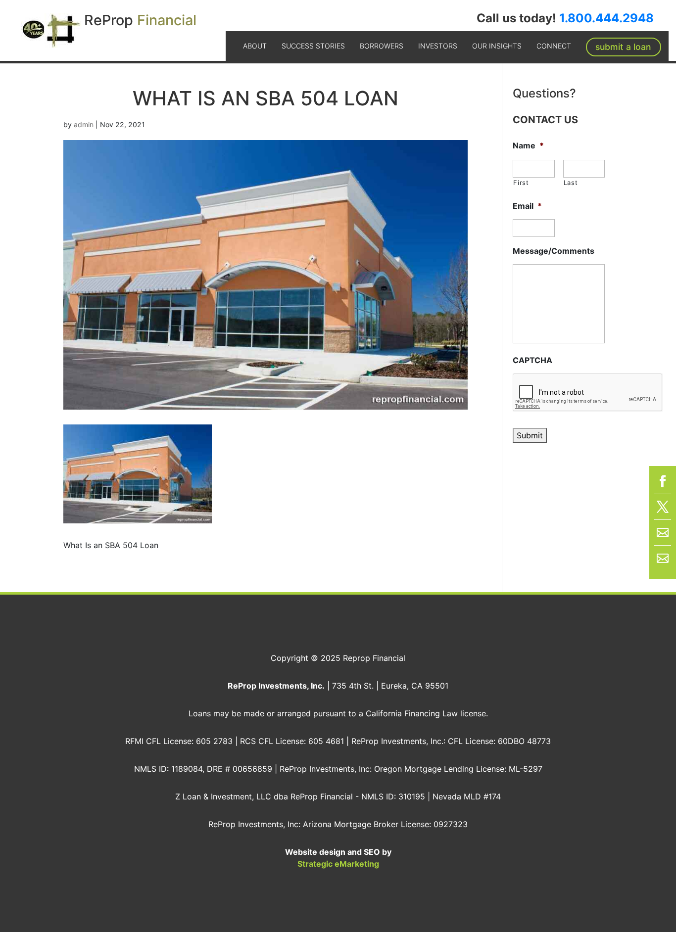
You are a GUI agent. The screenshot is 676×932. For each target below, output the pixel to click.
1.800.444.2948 (606, 18)
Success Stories (313, 46)
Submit (530, 435)
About (255, 46)
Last (571, 182)
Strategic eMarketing (338, 864)
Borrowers (381, 46)
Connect (553, 46)
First (521, 182)
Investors (437, 46)
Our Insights (497, 46)
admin (84, 124)
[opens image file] (137, 517)
